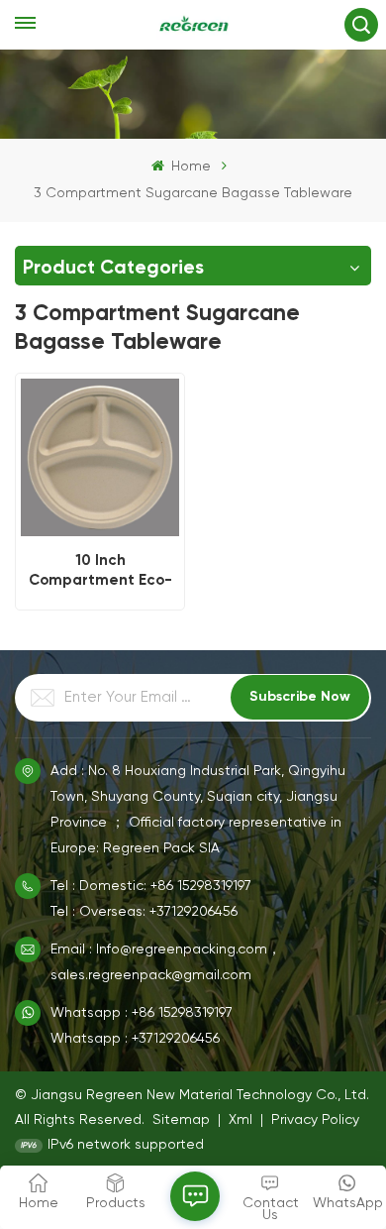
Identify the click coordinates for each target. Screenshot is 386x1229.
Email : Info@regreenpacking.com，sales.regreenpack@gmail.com (165, 962)
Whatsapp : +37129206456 (135, 1039)
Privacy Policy (315, 1120)
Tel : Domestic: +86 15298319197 (150, 886)
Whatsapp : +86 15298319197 (141, 1013)
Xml (240, 1120)
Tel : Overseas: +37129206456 (144, 912)
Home (189, 166)
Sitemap (181, 1120)
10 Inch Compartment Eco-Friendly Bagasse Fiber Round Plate (100, 570)
